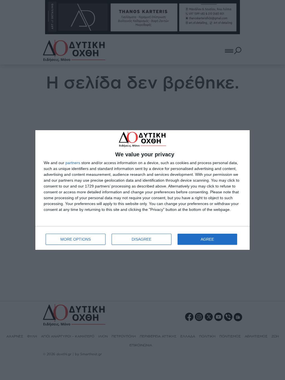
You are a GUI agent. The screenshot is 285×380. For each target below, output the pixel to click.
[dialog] (142, 190)
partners (72, 163)
